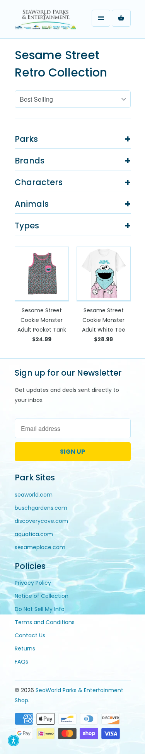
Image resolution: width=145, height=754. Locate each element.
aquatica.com (34, 534)
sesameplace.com (40, 547)
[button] (13, 740)
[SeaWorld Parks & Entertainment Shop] (46, 22)
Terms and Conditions (45, 622)
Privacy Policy (33, 583)
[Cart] (121, 18)
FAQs (21, 661)
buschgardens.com (41, 508)
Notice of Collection (41, 596)
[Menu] (101, 18)
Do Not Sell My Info (40, 609)
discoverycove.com (41, 521)
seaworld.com (34, 495)
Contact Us (30, 635)
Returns (25, 648)
